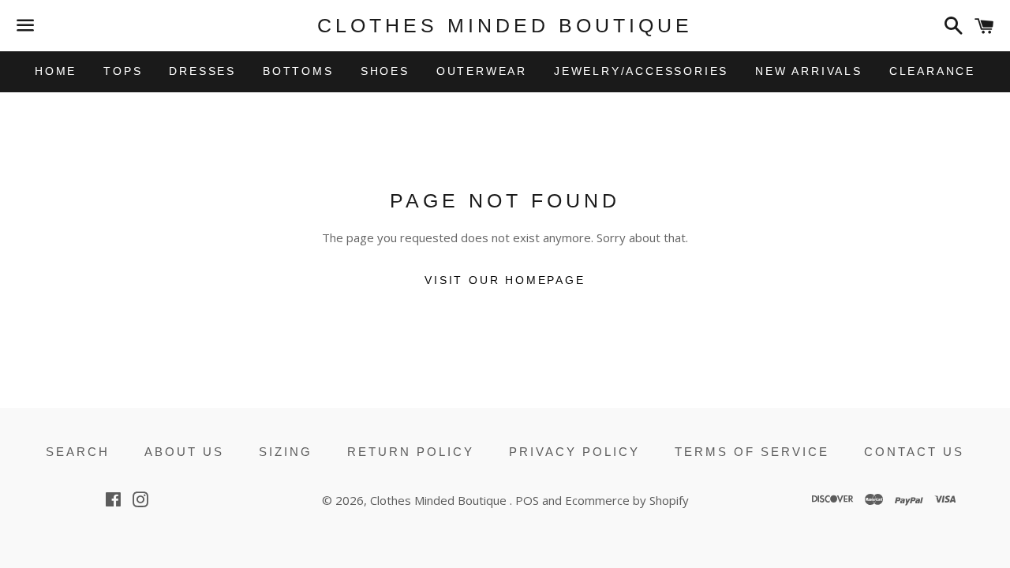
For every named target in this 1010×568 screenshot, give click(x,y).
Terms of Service (752, 451)
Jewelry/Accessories (641, 71)
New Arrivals (808, 71)
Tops (122, 71)
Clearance (932, 71)
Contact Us (914, 451)
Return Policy (410, 451)
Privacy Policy (574, 451)
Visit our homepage (505, 280)
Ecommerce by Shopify (627, 500)
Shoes (385, 71)
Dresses (202, 71)
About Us (184, 451)
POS (527, 500)
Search (78, 451)
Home (56, 71)
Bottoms (298, 71)
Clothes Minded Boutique (505, 25)
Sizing (285, 451)
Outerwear (481, 71)
